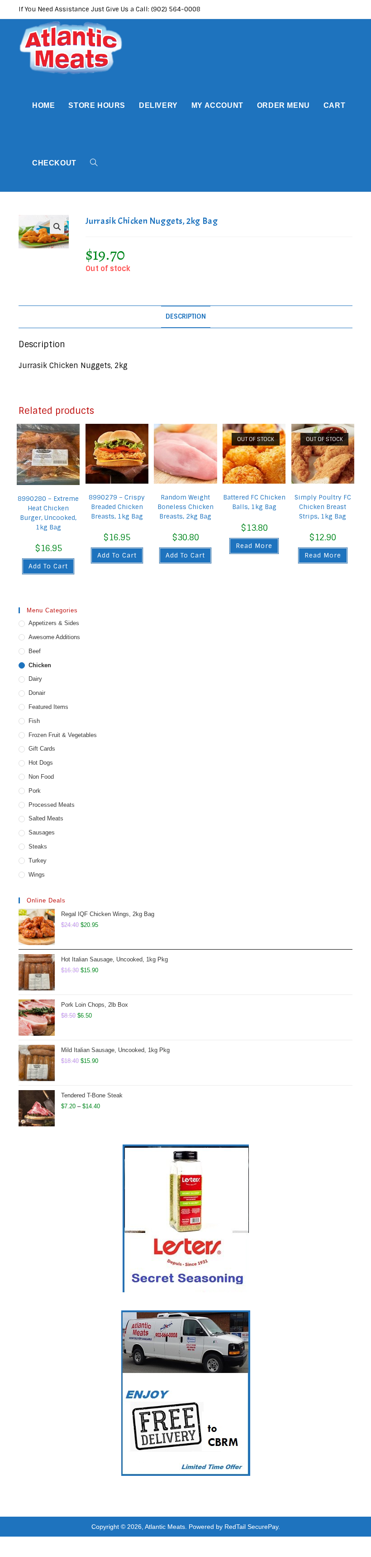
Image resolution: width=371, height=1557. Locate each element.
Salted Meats (46, 818)
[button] (57, 226)
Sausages (42, 832)
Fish (34, 721)
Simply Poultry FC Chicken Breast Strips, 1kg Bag (323, 506)
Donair (37, 692)
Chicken (40, 665)
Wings (37, 874)
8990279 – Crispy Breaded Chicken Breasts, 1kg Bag (117, 506)
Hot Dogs (41, 762)
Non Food (41, 776)
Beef (35, 651)
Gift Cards (42, 748)
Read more (254, 546)
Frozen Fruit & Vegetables (63, 735)
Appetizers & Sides (54, 623)
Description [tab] (186, 316)
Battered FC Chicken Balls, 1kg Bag (254, 502)
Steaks (38, 846)
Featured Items (48, 706)
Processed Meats (52, 804)
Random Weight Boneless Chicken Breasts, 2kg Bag (185, 506)
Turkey (38, 860)
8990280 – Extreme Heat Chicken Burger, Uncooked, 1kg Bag (48, 513)
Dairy (35, 678)
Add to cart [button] (48, 566)
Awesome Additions (54, 637)
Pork (35, 790)
